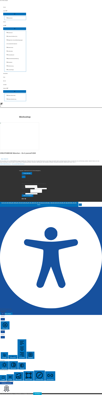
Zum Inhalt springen (4, 0)
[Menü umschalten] (14, 14)
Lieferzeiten (10, 51)
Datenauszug (10, 66)
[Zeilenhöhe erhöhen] (3, 332)
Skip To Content (3, 381)
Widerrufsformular (11, 95)
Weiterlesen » (12, 164)
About (4, 21)
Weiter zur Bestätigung (27, 195)
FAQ (4, 77)
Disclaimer (10, 62)
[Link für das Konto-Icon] (0, 106)
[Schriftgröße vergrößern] (3, 314)
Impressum (10, 32)
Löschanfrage (11, 69)
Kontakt (4, 84)
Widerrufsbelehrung (12, 99)
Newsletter (5, 73)
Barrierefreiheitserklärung (13, 58)
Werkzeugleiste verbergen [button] (6, 313)
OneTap (7, 311)
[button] (6, 11)
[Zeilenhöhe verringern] (3, 337)
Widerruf (5, 88)
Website (23, 193)
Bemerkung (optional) (26, 192)
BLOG (4, 80)
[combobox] (39, 204)
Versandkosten (11, 54)
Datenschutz (10, 47)
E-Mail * (23, 187)
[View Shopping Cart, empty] (1, 104)
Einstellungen (37, 393)
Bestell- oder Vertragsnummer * (28, 188)
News (2, 158)
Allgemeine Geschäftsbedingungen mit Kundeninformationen (14, 42)
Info (4, 25)
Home (4, 7)
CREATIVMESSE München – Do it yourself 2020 (18, 153)
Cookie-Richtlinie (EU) (12, 36)
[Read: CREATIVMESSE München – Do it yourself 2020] (19, 149)
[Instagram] (25, 198)
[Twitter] (23, 198)
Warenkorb (10, 18)
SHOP (4, 10)
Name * (23, 185)
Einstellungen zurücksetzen (6, 383)
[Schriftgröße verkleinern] (3, 319)
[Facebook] (22, 198)
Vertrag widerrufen (26, 173)
